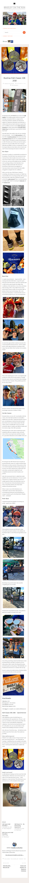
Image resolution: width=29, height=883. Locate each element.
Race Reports (15, 85)
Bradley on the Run (14, 8)
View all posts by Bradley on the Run (14, 855)
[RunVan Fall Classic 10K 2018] (14, 60)
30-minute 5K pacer (6, 138)
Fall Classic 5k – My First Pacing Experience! (19, 825)
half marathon (18, 135)
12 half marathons (12, 136)
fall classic (7, 858)
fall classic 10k (14, 858)
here (6, 708)
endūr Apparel (11, 179)
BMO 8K (22, 180)
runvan (21, 858)
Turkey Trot (7, 182)
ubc (25, 858)
